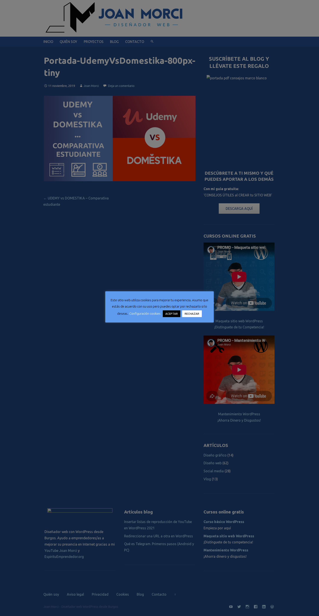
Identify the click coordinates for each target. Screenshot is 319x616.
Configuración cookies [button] (145, 313)
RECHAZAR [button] (192, 313)
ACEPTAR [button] (171, 313)
